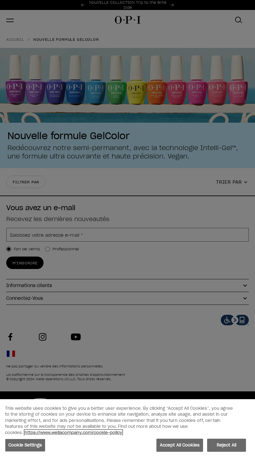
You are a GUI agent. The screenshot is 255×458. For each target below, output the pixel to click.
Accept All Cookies (180, 445)
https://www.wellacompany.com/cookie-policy (73, 432)
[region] (127, 428)
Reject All (226, 445)
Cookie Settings (25, 445)
